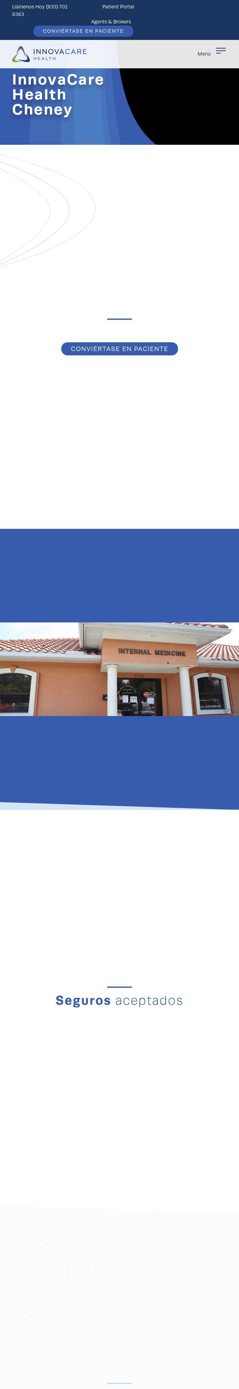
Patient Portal (118, 7)
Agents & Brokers (111, 22)
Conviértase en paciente (83, 31)
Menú (204, 54)
